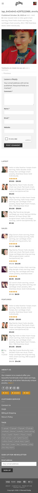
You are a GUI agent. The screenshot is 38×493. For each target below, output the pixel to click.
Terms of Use (27, 486)
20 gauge (29, 428)
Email (6, 118)
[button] (3, 3)
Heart (29, 434)
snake (13, 444)
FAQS (4, 409)
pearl (27, 441)
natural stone (19, 441)
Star (18, 444)
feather (16, 434)
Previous (6, 73)
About (8, 486)
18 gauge (21, 428)
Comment (8, 91)
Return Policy (7, 417)
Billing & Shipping (9, 413)
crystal (10, 434)
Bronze (12, 431)
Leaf (14, 438)
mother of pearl (7, 441)
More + (11, 383)
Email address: (7, 460)
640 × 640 (31, 15)
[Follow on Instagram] (7, 388)
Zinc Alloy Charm (8, 447)
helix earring (6, 438)
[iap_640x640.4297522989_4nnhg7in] (19, 46)
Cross (4, 434)
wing (31, 444)
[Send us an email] (14, 388)
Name (7, 109)
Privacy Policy (19, 487)
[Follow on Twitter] (10, 388)
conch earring (29, 431)
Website (7, 127)
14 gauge (5, 428)
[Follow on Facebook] (3, 388)
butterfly (20, 431)
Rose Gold (5, 444)
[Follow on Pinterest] (18, 388)
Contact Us (6, 405)
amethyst (5, 431)
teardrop (24, 444)
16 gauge (13, 428)
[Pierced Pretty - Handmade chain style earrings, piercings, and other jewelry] (19, 3)
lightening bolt (22, 438)
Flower (23, 434)
